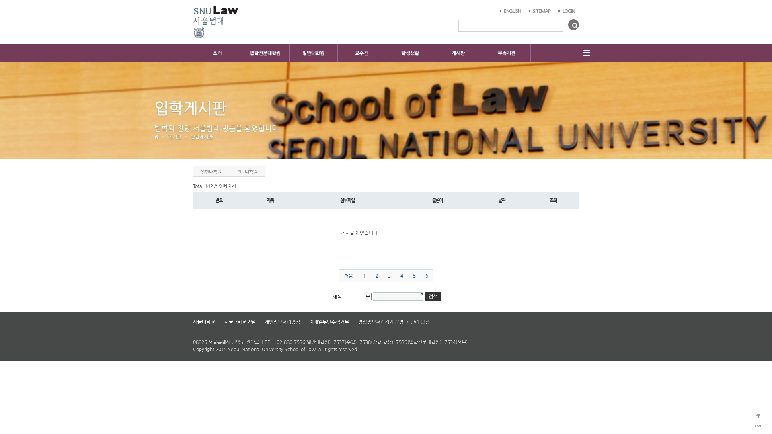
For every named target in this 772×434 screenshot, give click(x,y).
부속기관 (506, 53)
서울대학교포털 (239, 322)
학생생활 (410, 53)
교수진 (361, 53)
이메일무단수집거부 (329, 322)
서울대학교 (204, 322)
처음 (348, 275)
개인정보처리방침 (282, 322)
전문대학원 (247, 171)
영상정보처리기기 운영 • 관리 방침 (393, 322)
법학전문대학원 (265, 53)
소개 (217, 53)
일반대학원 (313, 53)
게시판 (458, 53)
